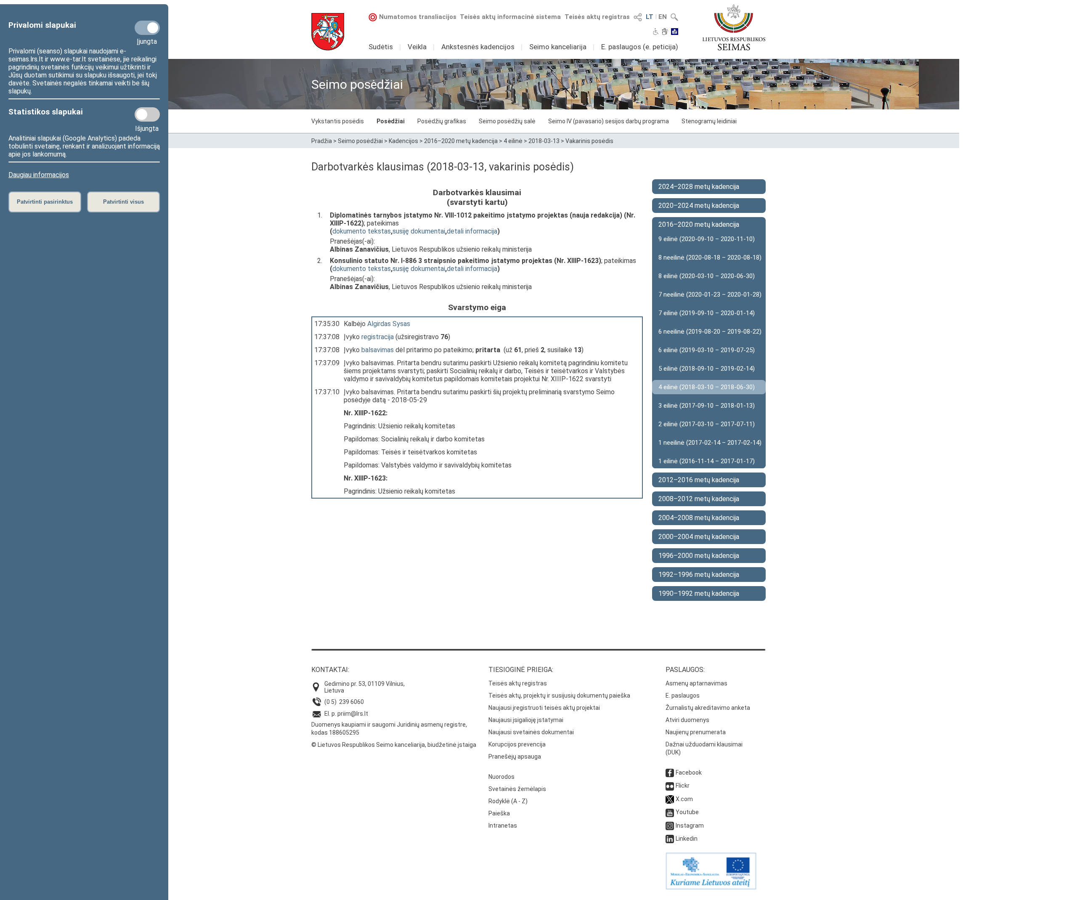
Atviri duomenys (687, 720)
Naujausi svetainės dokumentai (531, 732)
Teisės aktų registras (597, 17)
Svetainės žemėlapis (517, 789)
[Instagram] (670, 825)
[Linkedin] (670, 838)
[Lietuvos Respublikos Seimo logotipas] (734, 27)
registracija (377, 337)
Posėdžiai (391, 121)
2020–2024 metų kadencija (698, 206)
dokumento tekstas (361, 231)
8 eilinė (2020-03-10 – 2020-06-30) (706, 276)
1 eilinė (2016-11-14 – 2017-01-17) (706, 461)
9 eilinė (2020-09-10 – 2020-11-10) (706, 239)
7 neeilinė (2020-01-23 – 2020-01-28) (709, 294)
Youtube (687, 812)
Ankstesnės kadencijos (478, 46)
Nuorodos (501, 776)
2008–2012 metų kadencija (698, 499)
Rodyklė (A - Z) (508, 801)
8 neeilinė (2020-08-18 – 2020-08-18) (709, 257)
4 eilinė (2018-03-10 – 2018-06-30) (706, 387)
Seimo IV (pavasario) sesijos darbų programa (608, 121)
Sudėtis (381, 46)
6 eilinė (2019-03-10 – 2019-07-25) (706, 350)
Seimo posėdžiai (360, 141)
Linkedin (687, 838)
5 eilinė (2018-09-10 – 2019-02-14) (706, 368)
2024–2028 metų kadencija (698, 187)
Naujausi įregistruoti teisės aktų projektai (544, 707)
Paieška (499, 813)
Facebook (689, 772)
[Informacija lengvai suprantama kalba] (674, 32)
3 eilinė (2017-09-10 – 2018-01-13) (706, 405)
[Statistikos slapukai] (147, 114)
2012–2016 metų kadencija (698, 480)
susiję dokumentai (419, 231)
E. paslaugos (683, 695)
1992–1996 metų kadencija (698, 575)
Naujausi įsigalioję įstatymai (525, 720)
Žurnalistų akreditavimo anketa (708, 707)
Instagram (690, 825)
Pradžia (321, 141)
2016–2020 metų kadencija (461, 141)
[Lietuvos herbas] (327, 31)
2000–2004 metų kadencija (698, 537)
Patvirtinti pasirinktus (45, 202)
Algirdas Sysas (388, 324)
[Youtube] (670, 812)
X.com (684, 799)
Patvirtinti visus (123, 202)
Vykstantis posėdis (337, 121)
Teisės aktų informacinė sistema (510, 17)
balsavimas (377, 350)
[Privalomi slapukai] (147, 28)
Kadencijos (403, 141)
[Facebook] (670, 772)
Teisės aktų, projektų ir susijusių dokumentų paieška (559, 695)
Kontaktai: (330, 670)
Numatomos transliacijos (417, 17)
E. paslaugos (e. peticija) (639, 46)
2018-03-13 (544, 141)
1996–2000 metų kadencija (698, 556)
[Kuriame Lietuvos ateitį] (711, 887)
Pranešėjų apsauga (514, 756)
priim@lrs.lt (352, 713)
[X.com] (670, 799)
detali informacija (472, 231)
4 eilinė (513, 141)
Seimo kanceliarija (557, 46)
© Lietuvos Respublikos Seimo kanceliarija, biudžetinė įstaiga (393, 744)
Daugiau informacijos (38, 175)
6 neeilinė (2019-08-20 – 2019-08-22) (709, 331)
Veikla (417, 46)
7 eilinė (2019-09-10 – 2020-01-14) (706, 313)
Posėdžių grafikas (441, 121)
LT (649, 17)
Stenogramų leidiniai (709, 121)
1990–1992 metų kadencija (698, 593)
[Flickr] (670, 785)
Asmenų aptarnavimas (696, 683)
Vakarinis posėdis (589, 141)
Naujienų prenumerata (696, 732)
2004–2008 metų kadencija (698, 518)
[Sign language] (664, 32)
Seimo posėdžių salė (507, 121)
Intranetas (502, 825)
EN (662, 17)
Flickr (683, 785)
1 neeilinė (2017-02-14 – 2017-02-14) (709, 442)
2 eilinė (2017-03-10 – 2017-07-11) (706, 424)
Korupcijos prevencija (517, 744)
